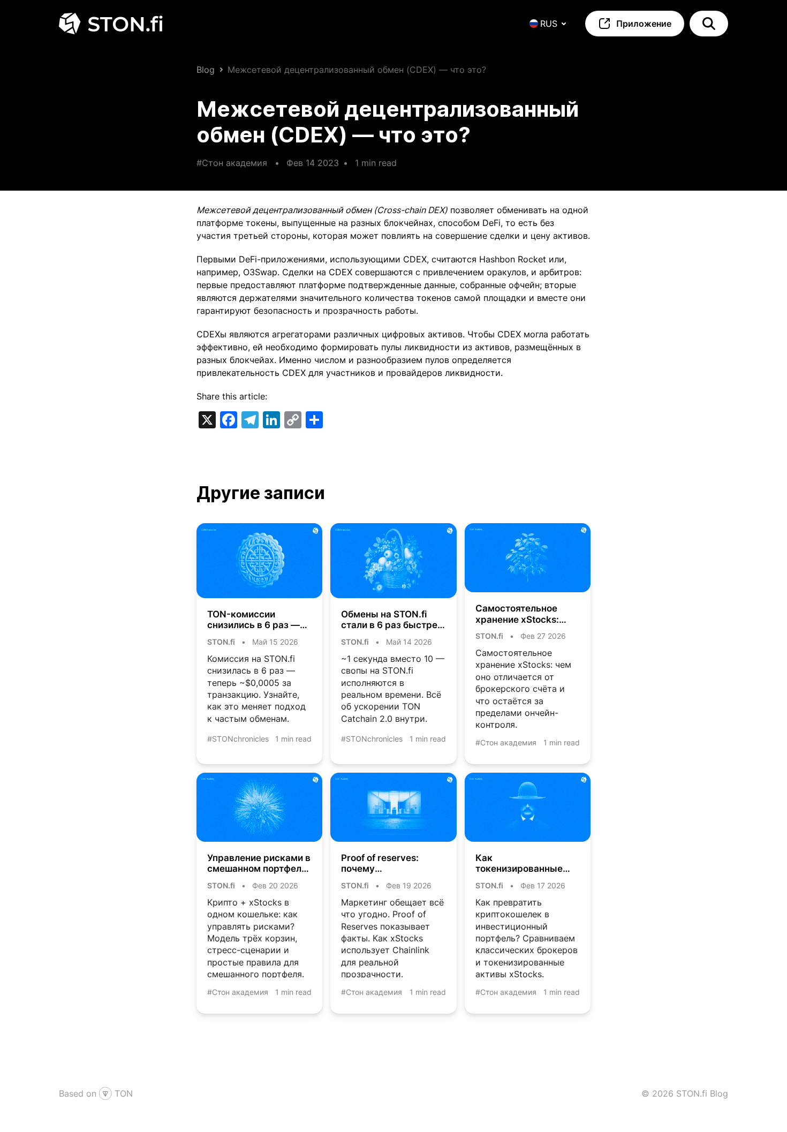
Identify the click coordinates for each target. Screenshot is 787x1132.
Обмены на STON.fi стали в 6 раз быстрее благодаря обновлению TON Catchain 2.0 (392, 620)
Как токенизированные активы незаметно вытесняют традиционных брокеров (519, 863)
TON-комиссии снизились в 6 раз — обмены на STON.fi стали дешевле (253, 620)
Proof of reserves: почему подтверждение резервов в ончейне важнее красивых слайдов (386, 863)
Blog (205, 69)
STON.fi (221, 641)
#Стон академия (231, 162)
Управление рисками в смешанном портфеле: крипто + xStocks (259, 863)
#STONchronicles (238, 738)
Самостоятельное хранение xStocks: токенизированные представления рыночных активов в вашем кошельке (522, 614)
